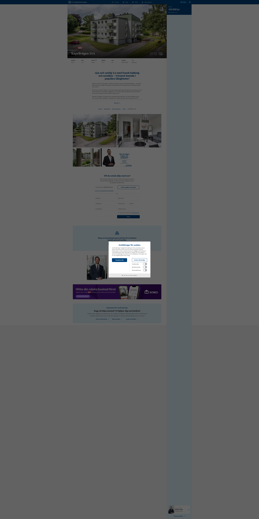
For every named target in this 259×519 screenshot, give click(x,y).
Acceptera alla (120, 260)
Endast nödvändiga (139, 260)
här (129, 255)
